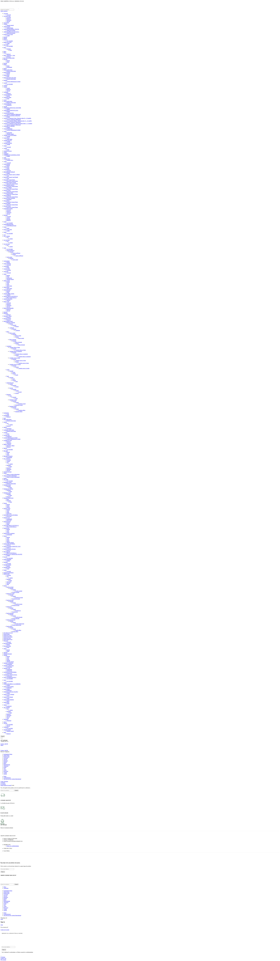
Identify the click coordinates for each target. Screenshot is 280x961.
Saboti (5, 648)
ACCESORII (9, 41)
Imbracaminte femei (8, 321)
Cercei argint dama (8, 101)
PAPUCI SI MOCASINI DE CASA (12, 546)
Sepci (5, 680)
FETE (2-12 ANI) (8, 229)
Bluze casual (12, 333)
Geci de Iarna (7, 244)
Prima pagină (4, 785)
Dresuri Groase (7, 190)
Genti (5, 248)
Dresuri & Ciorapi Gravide (10, 182)
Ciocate (5, 106)
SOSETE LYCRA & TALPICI (11, 691)
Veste (7, 584)
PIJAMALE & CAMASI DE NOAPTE (13, 554)
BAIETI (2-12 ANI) (8, 34)
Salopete (5, 652)
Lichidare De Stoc (8, 440)
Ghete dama (9, 285)
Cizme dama (9, 139)
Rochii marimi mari (10, 619)
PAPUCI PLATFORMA (9, 543)
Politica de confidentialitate (12, 846)
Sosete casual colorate (9, 686)
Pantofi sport (6, 528)
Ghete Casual (7, 280)
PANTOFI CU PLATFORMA (11, 515)
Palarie (5, 478)
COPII (7, 35)
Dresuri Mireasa (7, 195)
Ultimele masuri (10, 25)
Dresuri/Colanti (7, 206)
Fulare (5, 232)
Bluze (5, 52)
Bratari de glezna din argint (10, 77)
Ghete (5, 274)
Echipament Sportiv (8, 208)
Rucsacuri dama (7, 646)
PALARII (6, 479)
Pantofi (5, 503)
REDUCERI (6, 574)
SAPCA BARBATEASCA (10, 677)
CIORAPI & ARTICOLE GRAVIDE (12, 107)
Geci (5, 234)
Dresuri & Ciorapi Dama (9, 179)
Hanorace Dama (7, 318)
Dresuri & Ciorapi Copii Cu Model (12, 174)
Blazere (11, 323)
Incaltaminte (9, 67)
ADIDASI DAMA (10, 30)
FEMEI (8, 109)
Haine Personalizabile (8, 308)
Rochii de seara (9, 600)
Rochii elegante (10, 613)
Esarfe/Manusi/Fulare (8, 224)
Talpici (5, 705)
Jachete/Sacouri (10, 382)
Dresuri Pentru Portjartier (9, 198)
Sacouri (11, 388)
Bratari (5, 68)
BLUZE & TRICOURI (9, 58)
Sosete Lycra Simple (8, 697)
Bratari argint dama (8, 69)
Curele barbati (7, 164)
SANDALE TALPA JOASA (10, 674)
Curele (5, 161)
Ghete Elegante (7, 289)
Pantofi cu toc (7, 517)
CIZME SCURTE (8, 143)
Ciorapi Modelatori (8, 128)
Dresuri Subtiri (7, 203)
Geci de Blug (7, 240)
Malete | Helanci (7, 444)
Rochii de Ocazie (10, 593)
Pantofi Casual (7, 508)
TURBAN (6, 727)
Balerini (5, 37)
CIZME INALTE (8, 140)
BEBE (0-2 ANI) (7, 42)
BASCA (6, 39)
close (2, 919)
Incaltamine (6, 412)
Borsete (5, 63)
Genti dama (6, 266)
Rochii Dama (7, 634)
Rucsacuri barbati (8, 643)
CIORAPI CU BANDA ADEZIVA (12, 115)
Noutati (14, 254)
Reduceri (8, 18)
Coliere (5, 152)
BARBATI (9, 105)
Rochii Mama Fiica (8, 639)
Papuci (5, 536)
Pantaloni (8, 48)
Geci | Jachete (7, 236)
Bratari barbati (7, 72)
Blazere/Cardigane (10, 322)
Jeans (10, 395)
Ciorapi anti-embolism (9, 113)
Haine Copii (6, 301)
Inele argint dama (7, 419)
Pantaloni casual (13, 399)
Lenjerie (5, 432)
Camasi (5, 86)
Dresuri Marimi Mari (8, 193)
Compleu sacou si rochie (15, 364)
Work (5, 732)
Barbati (5, 38)
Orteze (5, 473)
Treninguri (8, 20)
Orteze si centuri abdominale (13, 474)
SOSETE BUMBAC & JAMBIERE (12, 684)
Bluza (5, 51)
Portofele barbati (7, 564)
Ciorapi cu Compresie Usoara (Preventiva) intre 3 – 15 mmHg (18, 123)
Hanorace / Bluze (8, 316)
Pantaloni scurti (7, 492)
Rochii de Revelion (8, 636)
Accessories (6, 22)
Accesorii (6, 13)
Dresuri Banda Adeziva (9, 185)
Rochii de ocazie (19, 597)
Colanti (5, 148)
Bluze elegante (12, 339)
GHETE (8, 295)
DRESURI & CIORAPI (9, 172)
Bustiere (5, 80)
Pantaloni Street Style (8, 498)
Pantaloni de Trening (8, 488)
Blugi (5, 47)
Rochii (5, 585)
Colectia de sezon (8, 151)
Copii (5, 157)
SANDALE (9, 670)
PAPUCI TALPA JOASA (10, 549)
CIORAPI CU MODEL (9, 126)
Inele (5, 418)
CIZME (8, 136)
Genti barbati (6, 261)
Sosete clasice (7, 689)
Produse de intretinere (8, 572)
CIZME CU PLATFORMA (10, 135)
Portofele (6, 562)
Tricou (5, 722)
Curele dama (6, 166)
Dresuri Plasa (7, 200)
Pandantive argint (8, 482)
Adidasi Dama (7, 26)
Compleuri (6, 153)
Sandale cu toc (7, 668)
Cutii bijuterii (7, 169)
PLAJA (5, 557)
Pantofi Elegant (7, 521)
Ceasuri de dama (7, 97)
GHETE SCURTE (8, 299)
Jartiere (5, 427)
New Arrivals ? (7, 458)
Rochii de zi (9, 606)
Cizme (5, 131)
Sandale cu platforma (8, 663)
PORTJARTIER (7, 559)
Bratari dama (6, 75)
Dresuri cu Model (8, 187)
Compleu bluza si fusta (14, 347)
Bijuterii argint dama (11, 71)
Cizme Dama (7, 138)
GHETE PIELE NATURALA (11, 296)
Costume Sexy (7, 158)
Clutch (5, 145)
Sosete (5, 682)
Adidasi (5, 24)
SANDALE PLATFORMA (10, 672)
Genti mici (6, 271)
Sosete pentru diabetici (9, 699)
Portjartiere (8, 199)
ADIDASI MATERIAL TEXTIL (11, 29)
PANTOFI (8, 513)
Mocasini (6, 450)
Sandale (5, 655)
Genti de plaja (7, 268)
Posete (5, 570)
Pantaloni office (13, 406)
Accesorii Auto (7, 16)
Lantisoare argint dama (9, 430)
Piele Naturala (7, 551)
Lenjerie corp (7, 435)
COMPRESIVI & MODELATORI (12, 155)
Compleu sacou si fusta (14, 358)
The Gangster (7, 707)
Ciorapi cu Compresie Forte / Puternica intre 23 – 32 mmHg (17, 118)
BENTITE (6, 45)
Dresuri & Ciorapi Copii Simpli (11, 177)
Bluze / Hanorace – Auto (9, 55)
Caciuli (5, 83)
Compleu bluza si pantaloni (15, 351)
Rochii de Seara (7, 638)
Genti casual (9, 257)
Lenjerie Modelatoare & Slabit (13, 81)
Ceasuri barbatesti (8, 94)
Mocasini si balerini (8, 456)
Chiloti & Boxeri (7, 103)
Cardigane (6, 92)
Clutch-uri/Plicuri (10, 250)
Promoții (11, 251)
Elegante (6, 215)
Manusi (5, 448)
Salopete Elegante (8, 653)
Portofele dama (7, 567)
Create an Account (5, 929)
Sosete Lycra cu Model (9, 694)
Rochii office (9, 626)
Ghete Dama (6, 287)
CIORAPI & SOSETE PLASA (11, 110)
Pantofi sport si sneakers (9, 533)
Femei (7, 62)
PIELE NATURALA (11, 297)
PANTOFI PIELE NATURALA (11, 525)
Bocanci (5, 59)
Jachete (11, 238)
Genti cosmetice (7, 263)
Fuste (7, 376)
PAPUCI (8, 545)
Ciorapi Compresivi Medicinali (13, 114)
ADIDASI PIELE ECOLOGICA (11, 31)
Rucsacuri (6, 640)
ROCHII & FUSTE (8, 632)
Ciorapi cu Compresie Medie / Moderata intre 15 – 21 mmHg (18, 120)
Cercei (5, 100)
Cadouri (5, 85)
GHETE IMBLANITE (9, 293)
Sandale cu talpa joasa (9, 665)
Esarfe (5, 221)
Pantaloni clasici (7, 485)
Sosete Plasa (6, 702)
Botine (5, 64)
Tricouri (8, 21)
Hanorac (5, 312)
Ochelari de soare (8, 471)
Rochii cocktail (9, 587)
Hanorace (6, 313)
